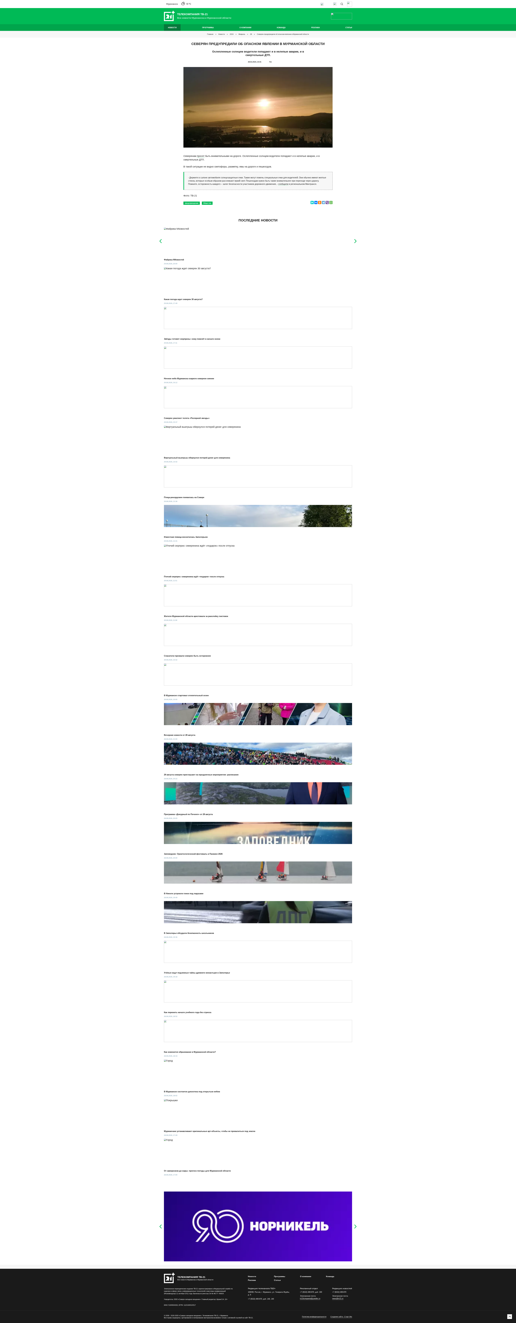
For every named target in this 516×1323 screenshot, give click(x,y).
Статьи (348, 28)
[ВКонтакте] (316, 202)
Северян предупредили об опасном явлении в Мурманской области (283, 34)
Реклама (315, 28)
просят (201, 156)
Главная (210, 34)
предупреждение (191, 203)
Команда (281, 28)
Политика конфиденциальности (314, 1317)
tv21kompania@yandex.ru (310, 1298)
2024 (232, 34)
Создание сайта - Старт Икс (341, 1317)
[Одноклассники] (319, 202)
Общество (207, 203)
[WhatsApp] (331, 202)
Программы (208, 28)
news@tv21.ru (337, 1298)
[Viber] (327, 202)
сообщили (283, 184)
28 (251, 34)
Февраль (242, 34)
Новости (172, 28)
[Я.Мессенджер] (312, 202)
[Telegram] (323, 202)
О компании (245, 28)
